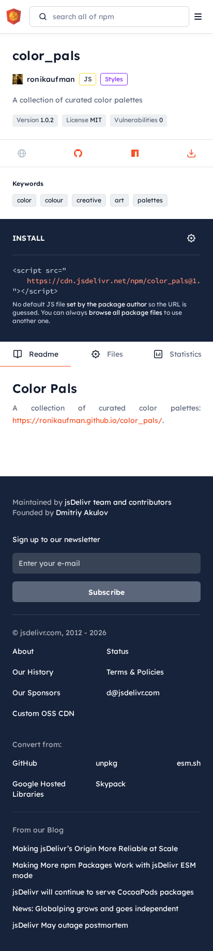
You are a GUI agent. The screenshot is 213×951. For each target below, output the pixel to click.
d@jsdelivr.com (133, 692)
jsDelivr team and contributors (118, 502)
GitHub (24, 763)
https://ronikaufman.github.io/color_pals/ (87, 420)
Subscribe (106, 592)
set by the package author (107, 304)
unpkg (106, 763)
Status (117, 651)
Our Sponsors (36, 692)
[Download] (191, 153)
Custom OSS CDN (43, 713)
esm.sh (189, 763)
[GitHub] (78, 153)
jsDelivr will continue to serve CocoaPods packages (103, 892)
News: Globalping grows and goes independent (95, 908)
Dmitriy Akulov (82, 512)
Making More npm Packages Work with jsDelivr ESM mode (104, 870)
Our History (32, 672)
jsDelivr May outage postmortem (70, 925)
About (23, 651)
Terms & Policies (135, 672)
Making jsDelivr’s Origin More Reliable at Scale (95, 848)
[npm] (135, 153)
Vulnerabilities (138, 120)
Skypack (111, 783)
